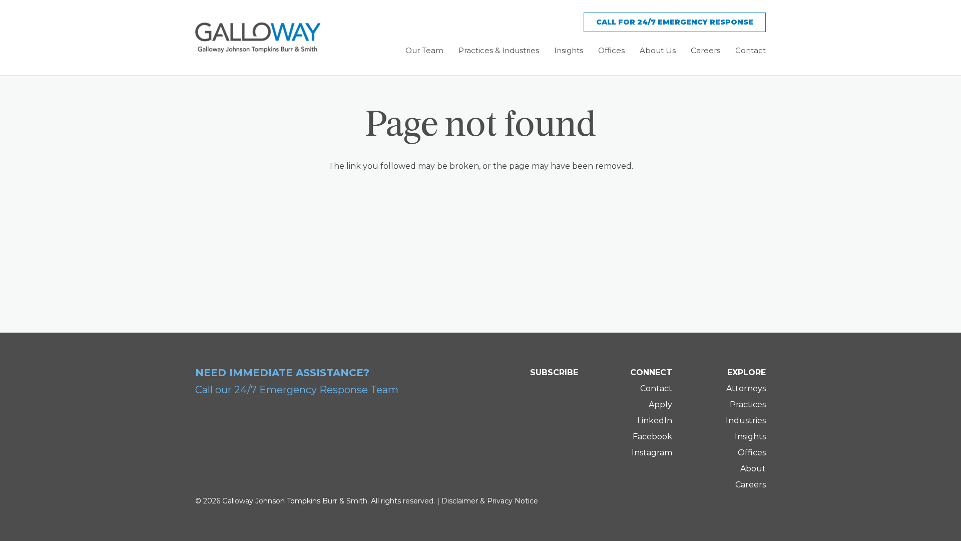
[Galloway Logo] (257, 38)
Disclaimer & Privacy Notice (489, 500)
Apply (660, 404)
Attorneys (746, 388)
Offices (752, 452)
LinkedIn (654, 420)
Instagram (652, 452)
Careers (750, 484)
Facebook (652, 436)
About (753, 468)
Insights (750, 436)
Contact (656, 388)
